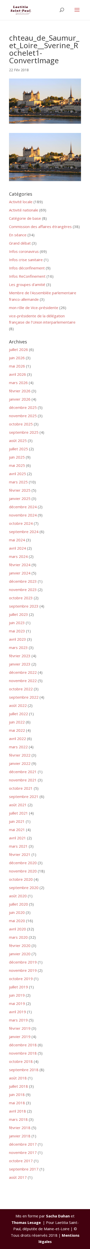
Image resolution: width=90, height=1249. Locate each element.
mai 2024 (17, 539)
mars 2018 (18, 1119)
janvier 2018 (19, 1135)
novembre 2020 (23, 870)
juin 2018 (17, 1094)
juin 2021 (17, 821)
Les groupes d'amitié (27, 284)
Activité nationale (23, 209)
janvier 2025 (19, 498)
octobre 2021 (21, 788)
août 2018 (18, 1077)
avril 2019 (17, 1011)
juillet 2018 (18, 1086)
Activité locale (20, 201)
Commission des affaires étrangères (40, 226)
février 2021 (19, 854)
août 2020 (18, 895)
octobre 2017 (21, 1160)
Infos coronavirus (24, 251)
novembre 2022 (23, 680)
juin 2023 (17, 622)
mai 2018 (17, 1102)
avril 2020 (17, 928)
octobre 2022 (21, 688)
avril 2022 (17, 738)
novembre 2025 (23, 415)
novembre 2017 (23, 1152)
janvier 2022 (19, 763)
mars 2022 (18, 746)
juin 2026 (17, 357)
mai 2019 (17, 1003)
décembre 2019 (23, 962)
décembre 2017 (23, 1144)
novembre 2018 (23, 1053)
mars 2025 (18, 481)
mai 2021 (17, 829)
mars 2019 (18, 1019)
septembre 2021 (23, 796)
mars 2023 (18, 647)
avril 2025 (17, 473)
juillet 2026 (18, 349)
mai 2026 (17, 366)
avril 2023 (17, 639)
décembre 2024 (23, 506)
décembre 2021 (23, 771)
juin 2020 (17, 912)
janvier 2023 (19, 664)
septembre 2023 (23, 606)
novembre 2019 (23, 970)
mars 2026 (18, 382)
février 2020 (19, 945)
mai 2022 (17, 730)
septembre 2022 (23, 697)
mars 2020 (18, 937)
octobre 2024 (21, 523)
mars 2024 (18, 556)
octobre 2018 (21, 1061)
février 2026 (19, 390)
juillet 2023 (18, 614)
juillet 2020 (18, 904)
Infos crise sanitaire (26, 259)
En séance (17, 234)
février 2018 (19, 1127)
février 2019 (19, 1028)
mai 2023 (17, 630)
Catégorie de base (25, 218)
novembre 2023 (23, 589)
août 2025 (18, 440)
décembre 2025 (23, 407)
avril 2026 (17, 374)
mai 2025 (17, 465)
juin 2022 (17, 721)
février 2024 (19, 564)
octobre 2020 (21, 879)
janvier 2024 (19, 572)
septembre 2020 (23, 887)
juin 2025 (17, 457)
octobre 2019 (21, 978)
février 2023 (19, 655)
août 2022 (18, 705)
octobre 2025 (21, 423)
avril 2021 (17, 837)
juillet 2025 (18, 448)
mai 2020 (17, 920)
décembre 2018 (23, 1044)
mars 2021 (18, 846)
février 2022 (19, 755)
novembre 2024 (23, 515)
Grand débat (20, 243)
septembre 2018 (23, 1069)
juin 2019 (17, 995)
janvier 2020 (19, 953)
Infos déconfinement (27, 267)
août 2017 (18, 1177)
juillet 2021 (18, 813)
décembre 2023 (23, 581)
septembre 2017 (23, 1168)
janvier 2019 (19, 1036)
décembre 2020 (23, 862)
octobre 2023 (21, 597)
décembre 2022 (23, 672)
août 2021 (18, 804)
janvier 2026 (19, 399)
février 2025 (19, 490)
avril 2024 (17, 548)
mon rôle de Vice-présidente (33, 307)
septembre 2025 (23, 432)
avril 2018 (17, 1111)
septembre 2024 (23, 531)
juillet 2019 (18, 986)
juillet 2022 (18, 713)
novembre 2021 (23, 779)
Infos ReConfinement (27, 276)
